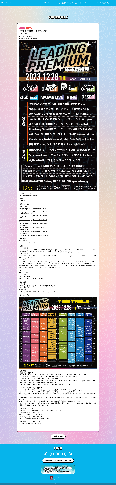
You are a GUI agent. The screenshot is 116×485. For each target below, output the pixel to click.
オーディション (87, 3)
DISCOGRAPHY (32, 3)
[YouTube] (103, 3)
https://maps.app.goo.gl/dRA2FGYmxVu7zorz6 (33, 224)
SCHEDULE (16, 3)
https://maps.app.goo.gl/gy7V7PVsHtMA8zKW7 (33, 231)
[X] (98, 3)
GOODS (52, 3)
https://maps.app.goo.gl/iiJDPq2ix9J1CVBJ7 (32, 228)
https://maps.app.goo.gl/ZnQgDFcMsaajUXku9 (33, 212)
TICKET (22, 3)
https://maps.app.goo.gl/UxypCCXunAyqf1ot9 (33, 208)
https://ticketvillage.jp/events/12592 (30, 196)
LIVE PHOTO (39, 3)
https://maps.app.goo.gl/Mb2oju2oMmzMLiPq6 (33, 235)
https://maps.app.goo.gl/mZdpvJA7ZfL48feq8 (33, 220)
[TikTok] (105, 3)
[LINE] (108, 3)
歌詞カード (46, 3)
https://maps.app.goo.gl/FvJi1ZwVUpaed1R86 (33, 216)
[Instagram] (100, 3)
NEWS (25, 3)
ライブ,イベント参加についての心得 (77, 2)
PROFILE (56, 3)
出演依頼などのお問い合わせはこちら (65, 2)
